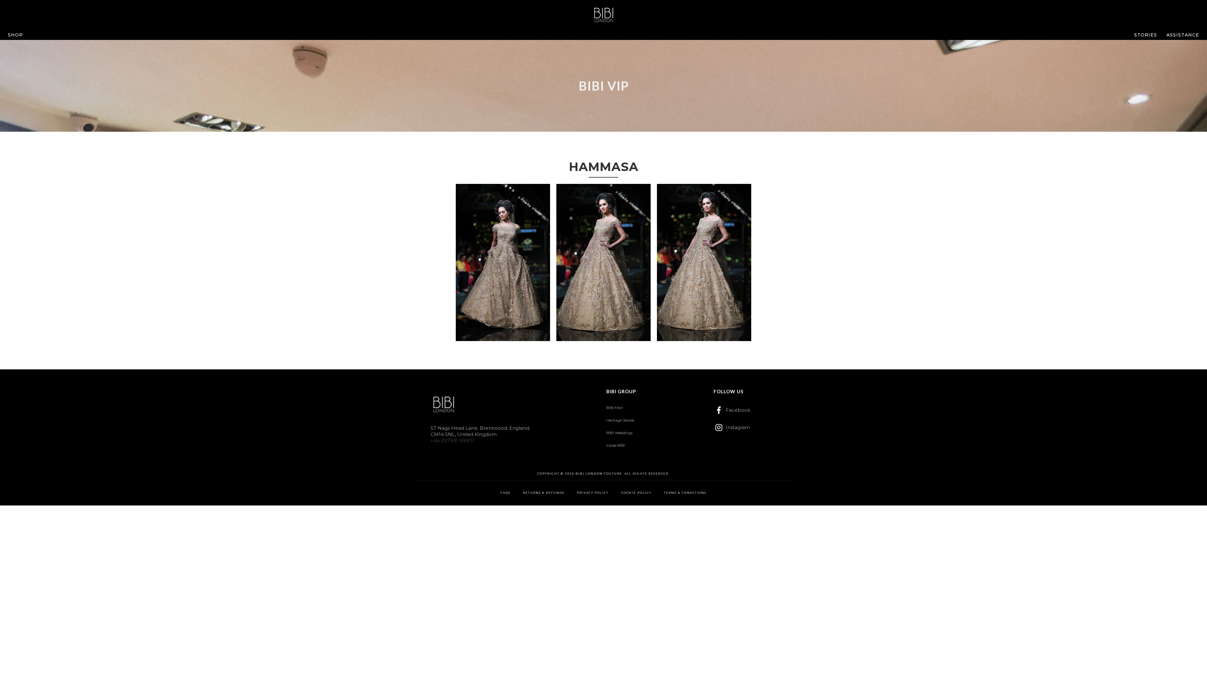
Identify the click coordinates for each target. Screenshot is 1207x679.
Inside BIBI (615, 445)
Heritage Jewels (620, 420)
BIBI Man (614, 407)
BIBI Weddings (619, 432)
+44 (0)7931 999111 (452, 441)
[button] (15, 35)
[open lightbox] (503, 262)
